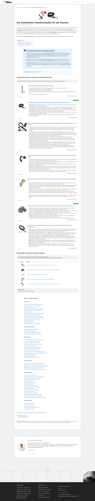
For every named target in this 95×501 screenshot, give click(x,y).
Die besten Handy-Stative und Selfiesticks (31, 389)
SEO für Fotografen (41, 495)
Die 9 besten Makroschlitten (29, 388)
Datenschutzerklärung (65, 486)
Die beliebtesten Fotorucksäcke (29, 406)
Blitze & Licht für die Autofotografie (43, 491)
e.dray (48, 469)
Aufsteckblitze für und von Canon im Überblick (32, 305)
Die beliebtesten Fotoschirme (29, 320)
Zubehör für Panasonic (27, 489)
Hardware (29, 493)
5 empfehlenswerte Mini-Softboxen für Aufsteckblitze (33, 316)
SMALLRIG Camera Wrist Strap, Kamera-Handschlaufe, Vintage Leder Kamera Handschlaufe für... (51, 205)
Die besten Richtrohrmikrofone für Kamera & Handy (33, 344)
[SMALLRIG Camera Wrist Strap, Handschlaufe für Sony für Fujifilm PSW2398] (22, 279)
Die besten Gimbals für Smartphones (30, 385)
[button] (94, 2)
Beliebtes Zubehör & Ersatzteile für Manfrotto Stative (33, 395)
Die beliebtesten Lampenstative (29, 391)
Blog (73, 1)
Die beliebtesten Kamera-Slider (29, 354)
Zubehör (20, 7)
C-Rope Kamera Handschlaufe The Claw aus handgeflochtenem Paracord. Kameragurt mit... (49, 102)
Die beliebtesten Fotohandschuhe (30, 356)
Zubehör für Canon (20, 487)
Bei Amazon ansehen (72, 96)
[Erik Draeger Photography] (7, 2)
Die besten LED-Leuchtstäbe (29, 307)
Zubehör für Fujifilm (20, 491)
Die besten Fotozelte (27, 311)
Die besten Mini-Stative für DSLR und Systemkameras (33, 376)
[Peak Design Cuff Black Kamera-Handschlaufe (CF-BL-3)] (22, 89)
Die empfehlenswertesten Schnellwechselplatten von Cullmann (35, 397)
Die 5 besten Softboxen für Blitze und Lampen (32, 314)
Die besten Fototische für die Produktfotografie (32, 323)
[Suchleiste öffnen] (92, 2)
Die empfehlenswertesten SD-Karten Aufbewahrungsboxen (34, 351)
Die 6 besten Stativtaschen (28, 381)
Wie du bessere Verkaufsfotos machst (44, 497)
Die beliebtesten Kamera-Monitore (30, 345)
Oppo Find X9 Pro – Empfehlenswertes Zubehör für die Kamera (35, 364)
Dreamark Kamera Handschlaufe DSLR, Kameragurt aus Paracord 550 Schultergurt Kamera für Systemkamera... (50, 226)
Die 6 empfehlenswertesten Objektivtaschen (32, 407)
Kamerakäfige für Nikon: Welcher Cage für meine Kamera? (34, 339)
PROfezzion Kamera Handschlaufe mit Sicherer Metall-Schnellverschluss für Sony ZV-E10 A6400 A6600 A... (52, 179)
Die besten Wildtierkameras (22, 417)
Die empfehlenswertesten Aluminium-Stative (32, 379)
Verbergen (22, 40)
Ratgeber (77, 1)
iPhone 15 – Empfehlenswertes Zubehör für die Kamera (34, 363)
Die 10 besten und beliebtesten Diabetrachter (32, 357)
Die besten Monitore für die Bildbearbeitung (31, 332)
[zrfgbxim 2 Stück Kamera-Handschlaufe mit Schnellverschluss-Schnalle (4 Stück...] (22, 265)
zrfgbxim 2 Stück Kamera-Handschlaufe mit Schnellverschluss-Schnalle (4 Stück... (41, 265)
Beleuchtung (19, 493)
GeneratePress (22, 498)
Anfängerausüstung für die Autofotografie (44, 489)
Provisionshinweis (20, 118)
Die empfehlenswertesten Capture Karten (31, 329)
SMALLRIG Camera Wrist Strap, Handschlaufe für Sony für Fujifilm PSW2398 (40, 279)
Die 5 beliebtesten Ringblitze (29, 322)
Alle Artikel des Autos (31, 450)
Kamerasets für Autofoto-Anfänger (43, 493)
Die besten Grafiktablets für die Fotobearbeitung (32, 347)
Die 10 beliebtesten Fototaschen (29, 403)
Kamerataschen (24, 493)
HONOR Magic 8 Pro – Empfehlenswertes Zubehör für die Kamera (36, 366)
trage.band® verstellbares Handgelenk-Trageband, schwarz (37, 274)
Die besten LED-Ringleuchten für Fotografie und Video (33, 304)
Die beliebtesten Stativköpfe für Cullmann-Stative (32, 394)
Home (70, 1)
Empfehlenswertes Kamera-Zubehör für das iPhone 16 (33, 367)
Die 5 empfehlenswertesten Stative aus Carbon (32, 378)
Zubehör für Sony (19, 489)
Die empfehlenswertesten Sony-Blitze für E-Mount (33, 310)
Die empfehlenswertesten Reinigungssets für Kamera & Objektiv (35, 353)
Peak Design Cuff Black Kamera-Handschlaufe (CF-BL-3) (41, 85)
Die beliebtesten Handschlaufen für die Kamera (32, 348)
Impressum (60, 486)
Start (17, 7)
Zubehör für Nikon (27, 487)
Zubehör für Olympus (27, 491)
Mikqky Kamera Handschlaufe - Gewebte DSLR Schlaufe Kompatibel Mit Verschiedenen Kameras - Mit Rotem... (52, 124)
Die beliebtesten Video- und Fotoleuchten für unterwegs (34, 308)
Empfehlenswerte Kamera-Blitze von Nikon (31, 319)
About (61, 488)
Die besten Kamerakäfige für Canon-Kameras (32, 342)
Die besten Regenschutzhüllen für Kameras (31, 350)
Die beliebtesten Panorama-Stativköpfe (31, 392)
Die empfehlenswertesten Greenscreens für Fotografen (34, 317)
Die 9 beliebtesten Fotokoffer (29, 409)
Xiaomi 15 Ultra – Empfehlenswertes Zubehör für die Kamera (35, 369)
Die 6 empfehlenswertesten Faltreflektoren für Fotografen (34, 313)
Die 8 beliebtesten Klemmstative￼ (30, 382)
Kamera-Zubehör (26, 7)
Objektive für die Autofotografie (43, 487)
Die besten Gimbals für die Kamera (30, 375)
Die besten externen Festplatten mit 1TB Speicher (33, 333)
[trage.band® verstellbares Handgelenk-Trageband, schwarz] (22, 274)
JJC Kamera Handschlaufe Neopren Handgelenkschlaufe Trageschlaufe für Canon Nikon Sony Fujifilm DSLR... (52, 156)
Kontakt (82, 1)
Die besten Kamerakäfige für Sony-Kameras (32, 341)
